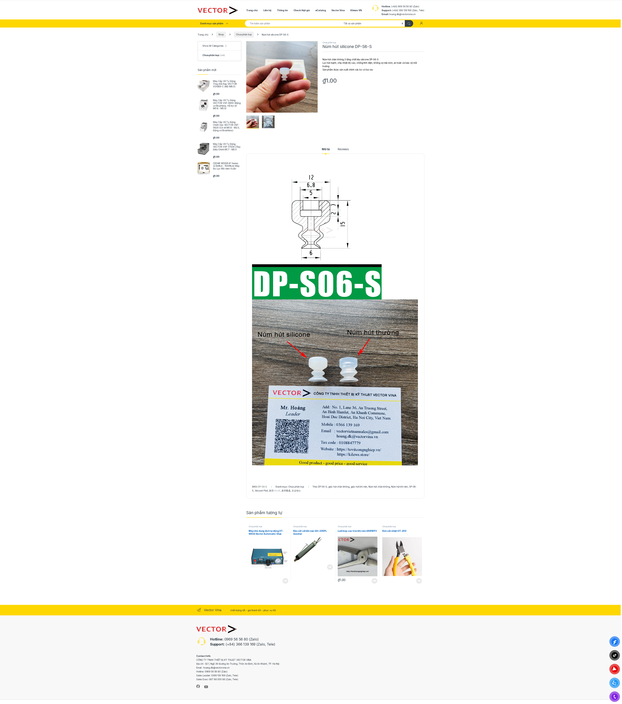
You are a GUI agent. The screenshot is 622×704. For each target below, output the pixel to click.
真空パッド (274, 490)
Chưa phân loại (244, 34)
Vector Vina (338, 10)
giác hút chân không (339, 486)
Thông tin (282, 10)
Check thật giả (302, 10)
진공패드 (296, 490)
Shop (221, 34)
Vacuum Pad (261, 490)
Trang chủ (252, 10)
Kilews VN (356, 10)
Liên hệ (267, 10)
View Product (284, 581)
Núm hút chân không (379, 486)
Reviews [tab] (343, 149)
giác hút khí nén (359, 486)
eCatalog (320, 10)
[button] (314, 45)
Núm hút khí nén (399, 486)
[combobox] (293, 23)
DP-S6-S (322, 486)
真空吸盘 (286, 490)
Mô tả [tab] (326, 149)
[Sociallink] (198, 686)
